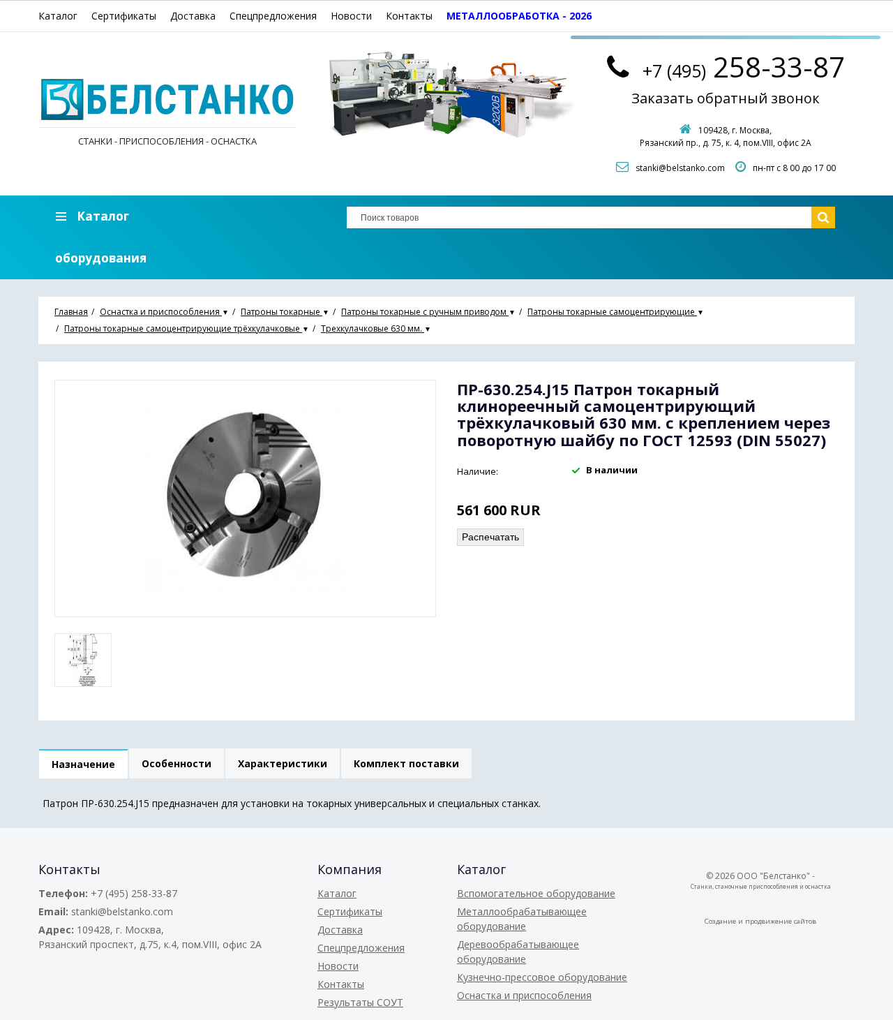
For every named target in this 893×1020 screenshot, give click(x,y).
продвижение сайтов (780, 921)
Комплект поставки (406, 763)
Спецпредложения (273, 15)
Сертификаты (123, 15)
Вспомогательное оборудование (536, 893)
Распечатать (490, 536)
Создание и (725, 921)
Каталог (57, 15)
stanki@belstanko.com (680, 168)
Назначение (83, 764)
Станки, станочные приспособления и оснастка (761, 886)
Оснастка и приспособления (524, 995)
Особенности (176, 763)
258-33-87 (744, 66)
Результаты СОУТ (360, 1002)
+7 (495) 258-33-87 (134, 893)
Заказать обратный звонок (725, 98)
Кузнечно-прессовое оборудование (542, 977)
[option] (83, 660)
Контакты (409, 15)
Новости (351, 15)
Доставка (193, 15)
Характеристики (282, 763)
